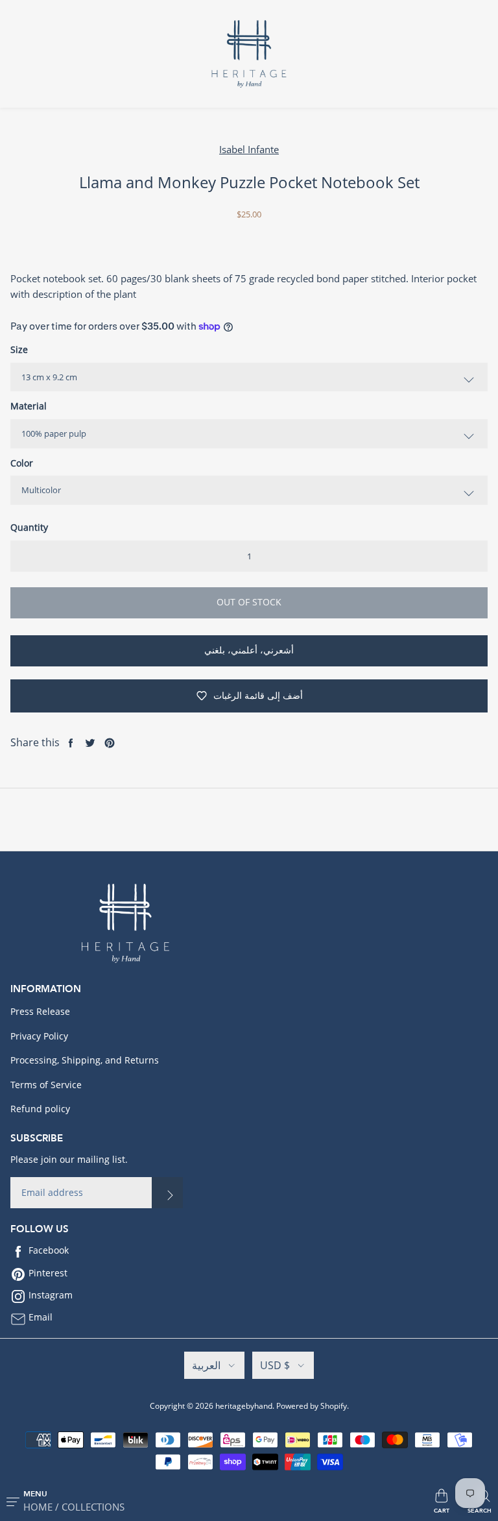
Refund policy (40, 1108)
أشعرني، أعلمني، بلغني (249, 650)
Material (28, 406)
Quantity (29, 527)
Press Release (40, 1011)
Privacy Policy (39, 1036)
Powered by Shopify (311, 1405)
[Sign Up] (167, 1192)
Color (21, 463)
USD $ (275, 1365)
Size (19, 349)
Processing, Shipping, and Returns (84, 1060)
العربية (206, 1365)
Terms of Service (46, 1084)
